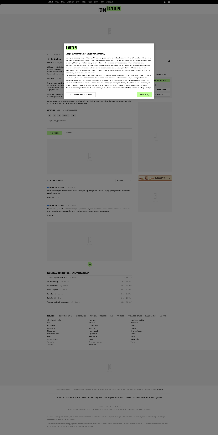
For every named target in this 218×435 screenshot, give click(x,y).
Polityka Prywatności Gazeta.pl (133, 88)
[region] (109, 71)
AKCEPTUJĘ (144, 95)
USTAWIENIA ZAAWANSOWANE (81, 94)
